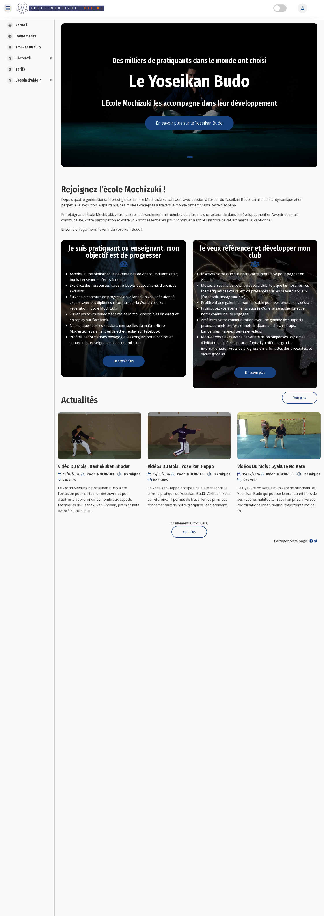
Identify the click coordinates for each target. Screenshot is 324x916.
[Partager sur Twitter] (315, 541)
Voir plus (299, 398)
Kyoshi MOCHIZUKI (100, 474)
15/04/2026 (252, 474)
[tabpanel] (189, 95)
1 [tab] (190, 157)
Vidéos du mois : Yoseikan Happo (181, 466)
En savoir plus (124, 361)
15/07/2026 (72, 474)
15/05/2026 (162, 474)
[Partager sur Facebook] (311, 541)
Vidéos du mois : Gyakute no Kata (271, 466)
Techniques (131, 474)
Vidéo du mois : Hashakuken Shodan (94, 466)
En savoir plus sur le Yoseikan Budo (189, 123)
